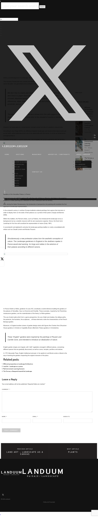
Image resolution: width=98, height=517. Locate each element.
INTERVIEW (18, 178)
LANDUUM (78, 162)
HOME (7, 154)
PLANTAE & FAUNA (20, 169)
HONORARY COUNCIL (81, 167)
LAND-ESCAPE (19, 176)
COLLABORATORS (80, 164)
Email (35, 416)
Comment (6, 389)
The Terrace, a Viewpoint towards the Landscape (17, 371)
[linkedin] (2, 264)
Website (66, 416)
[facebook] (2, 251)
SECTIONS (20, 154)
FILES (16, 173)
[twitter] (49, 129)
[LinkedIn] (3, 26)
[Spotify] (3, 35)
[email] (3, 481)
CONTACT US (37, 172)
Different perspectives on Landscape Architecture (18, 364)
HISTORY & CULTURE (21, 162)
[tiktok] (3, 33)
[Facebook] (3, 24)
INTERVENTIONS (19, 164)
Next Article (73, 449)
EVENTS (17, 185)
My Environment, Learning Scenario (13, 369)
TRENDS (17, 180)
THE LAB (17, 167)
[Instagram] (3, 28)
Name (4, 416)
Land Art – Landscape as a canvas (13, 366)
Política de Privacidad (49, 502)
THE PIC (17, 183)
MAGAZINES (36, 154)
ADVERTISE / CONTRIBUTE (59, 154)
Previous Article (25, 449)
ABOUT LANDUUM (83, 154)
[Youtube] (3, 31)
